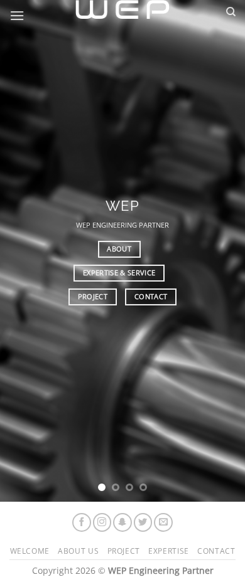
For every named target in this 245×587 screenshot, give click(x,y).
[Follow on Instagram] (102, 522)
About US (78, 551)
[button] (16, 15)
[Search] (231, 12)
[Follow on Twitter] (143, 522)
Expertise (168, 551)
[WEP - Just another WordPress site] (122, 9)
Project (123, 551)
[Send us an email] (163, 522)
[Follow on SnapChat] (122, 522)
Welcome (30, 551)
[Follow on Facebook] (81, 522)
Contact (216, 551)
